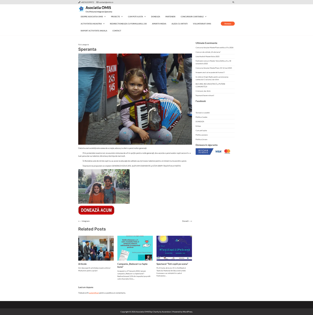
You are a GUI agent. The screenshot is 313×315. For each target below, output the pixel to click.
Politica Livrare (201, 139)
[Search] (233, 2)
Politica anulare (202, 135)
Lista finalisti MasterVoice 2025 (207, 56)
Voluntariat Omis (202, 24)
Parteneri (170, 16)
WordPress (187, 311)
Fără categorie (83, 44)
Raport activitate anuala (94, 31)
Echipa (198, 126)
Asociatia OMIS (98, 7)
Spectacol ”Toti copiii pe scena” (172, 263)
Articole (82, 263)
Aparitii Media (159, 24)
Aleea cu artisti (180, 24)
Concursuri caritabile (192, 16)
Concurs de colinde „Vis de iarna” (208, 52)
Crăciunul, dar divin (203, 91)
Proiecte (115, 16)
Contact (116, 31)
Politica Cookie (201, 117)
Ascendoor (166, 311)
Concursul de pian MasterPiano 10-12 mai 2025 (214, 68)
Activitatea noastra (91, 24)
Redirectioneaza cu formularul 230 (128, 24)
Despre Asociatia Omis (92, 16)
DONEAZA (155, 16)
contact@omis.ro (106, 2)
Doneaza (227, 24)
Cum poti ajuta (135, 16)
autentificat (94, 293)
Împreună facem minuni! (205, 95)
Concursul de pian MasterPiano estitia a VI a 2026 (214, 47)
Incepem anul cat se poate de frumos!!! (210, 72)
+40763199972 (87, 2)
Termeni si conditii (203, 113)
